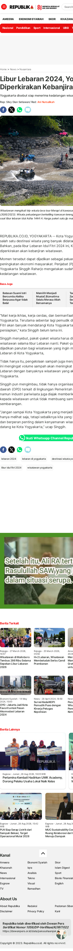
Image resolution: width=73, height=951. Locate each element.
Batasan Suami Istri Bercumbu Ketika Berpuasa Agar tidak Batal (15, 298)
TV (2, 888)
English (59, 883)
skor (51, 19)
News (13, 69)
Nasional (7, 27)
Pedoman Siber (64, 906)
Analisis (32, 872)
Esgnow (5, 883)
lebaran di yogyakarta (34, 458)
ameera (8, 19)
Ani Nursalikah (45, 102)
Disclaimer (6, 911)
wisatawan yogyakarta (39, 467)
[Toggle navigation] (4, 7)
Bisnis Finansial (64, 878)
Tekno (31, 878)
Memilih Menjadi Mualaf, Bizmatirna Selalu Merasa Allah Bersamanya (48, 298)
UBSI (66, 27)
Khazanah (6, 867)
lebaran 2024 (8, 458)
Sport (37, 27)
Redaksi (32, 906)
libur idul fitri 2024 (11, 467)
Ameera (4, 862)
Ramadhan (34, 888)
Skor (57, 862)
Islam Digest (62, 867)
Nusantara (25, 69)
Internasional (51, 27)
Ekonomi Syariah (31, 19)
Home (3, 69)
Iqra (30, 867)
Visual (31, 883)
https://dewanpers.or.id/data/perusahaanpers (30, 931)
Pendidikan (23, 27)
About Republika (10, 906)
